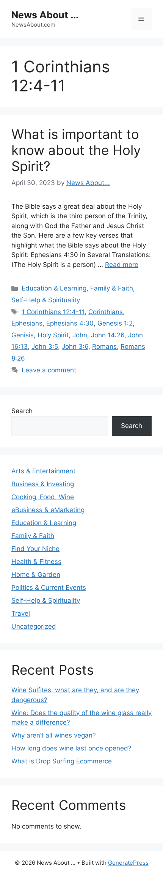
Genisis (22, 335)
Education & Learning (54, 288)
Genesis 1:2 (115, 323)
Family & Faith (111, 288)
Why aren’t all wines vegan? (53, 735)
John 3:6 (75, 346)
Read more (121, 264)
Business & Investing (42, 484)
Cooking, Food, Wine (42, 497)
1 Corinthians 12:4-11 (53, 312)
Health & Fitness (36, 561)
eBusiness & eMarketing (48, 510)
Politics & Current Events (48, 587)
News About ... (44, 15)
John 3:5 (44, 346)
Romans (104, 346)
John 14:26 (107, 335)
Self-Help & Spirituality (45, 300)
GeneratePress (128, 862)
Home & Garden (35, 574)
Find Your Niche (35, 548)
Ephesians (26, 323)
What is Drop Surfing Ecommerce (61, 761)
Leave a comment (49, 370)
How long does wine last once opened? (71, 748)
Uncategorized (33, 626)
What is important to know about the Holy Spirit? (76, 150)
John (79, 335)
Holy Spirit (53, 335)
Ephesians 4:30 (70, 323)
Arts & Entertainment (43, 471)
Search (22, 411)
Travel (20, 613)
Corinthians (105, 312)
